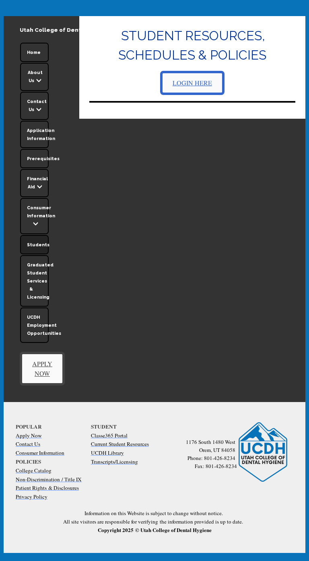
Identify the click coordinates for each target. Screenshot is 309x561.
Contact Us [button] (37, 105)
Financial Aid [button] (37, 182)
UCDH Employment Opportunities (38, 325)
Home (34, 52)
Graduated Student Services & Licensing (38, 280)
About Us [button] (35, 76)
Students (38, 244)
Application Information (38, 134)
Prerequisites (38, 158)
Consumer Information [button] (38, 211)
